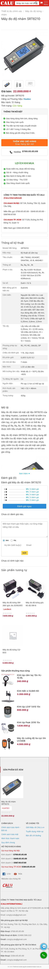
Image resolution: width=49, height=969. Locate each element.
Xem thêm (23, 473)
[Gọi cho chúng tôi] (43, 956)
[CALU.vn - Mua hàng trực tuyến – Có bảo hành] (7, 3)
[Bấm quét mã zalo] (43, 946)
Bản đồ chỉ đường (33, 835)
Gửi (24, 553)
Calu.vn (38, 966)
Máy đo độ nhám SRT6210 (8, 802)
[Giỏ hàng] (41, 2)
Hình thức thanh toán (10, 838)
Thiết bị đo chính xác (11, 11)
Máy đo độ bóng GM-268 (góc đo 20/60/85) (13, 603)
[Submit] (36, 3)
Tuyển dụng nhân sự (34, 831)
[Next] (43, 55)
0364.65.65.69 (28, 867)
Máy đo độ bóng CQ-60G (12, 651)
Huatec (27, 99)
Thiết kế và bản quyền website (22, 966)
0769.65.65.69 (20, 854)
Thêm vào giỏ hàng (24, 142)
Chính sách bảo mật (9, 834)
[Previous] (5, 55)
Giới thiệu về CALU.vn (35, 827)
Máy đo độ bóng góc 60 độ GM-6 (35, 603)
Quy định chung (8, 842)
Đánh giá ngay (24, 506)
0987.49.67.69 (20, 863)
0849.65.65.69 (20, 858)
